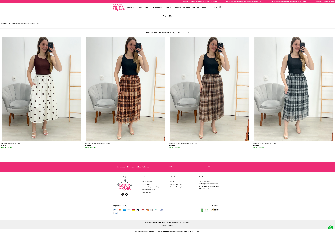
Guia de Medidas (147, 181)
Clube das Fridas (147, 192)
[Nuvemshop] (167, 226)
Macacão (178, 7)
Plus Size (203, 7)
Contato (172, 181)
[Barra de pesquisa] (211, 7)
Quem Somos (146, 184)
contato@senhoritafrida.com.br (208, 184)
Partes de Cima (143, 7)
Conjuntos (186, 7)
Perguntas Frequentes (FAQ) (150, 187)
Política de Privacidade (148, 189)
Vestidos (168, 7)
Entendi (197, 231)
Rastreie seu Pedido (176, 184)
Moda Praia (195, 7)
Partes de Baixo (157, 7)
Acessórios (131, 7)
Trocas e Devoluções (176, 187)
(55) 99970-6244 (204, 181)
